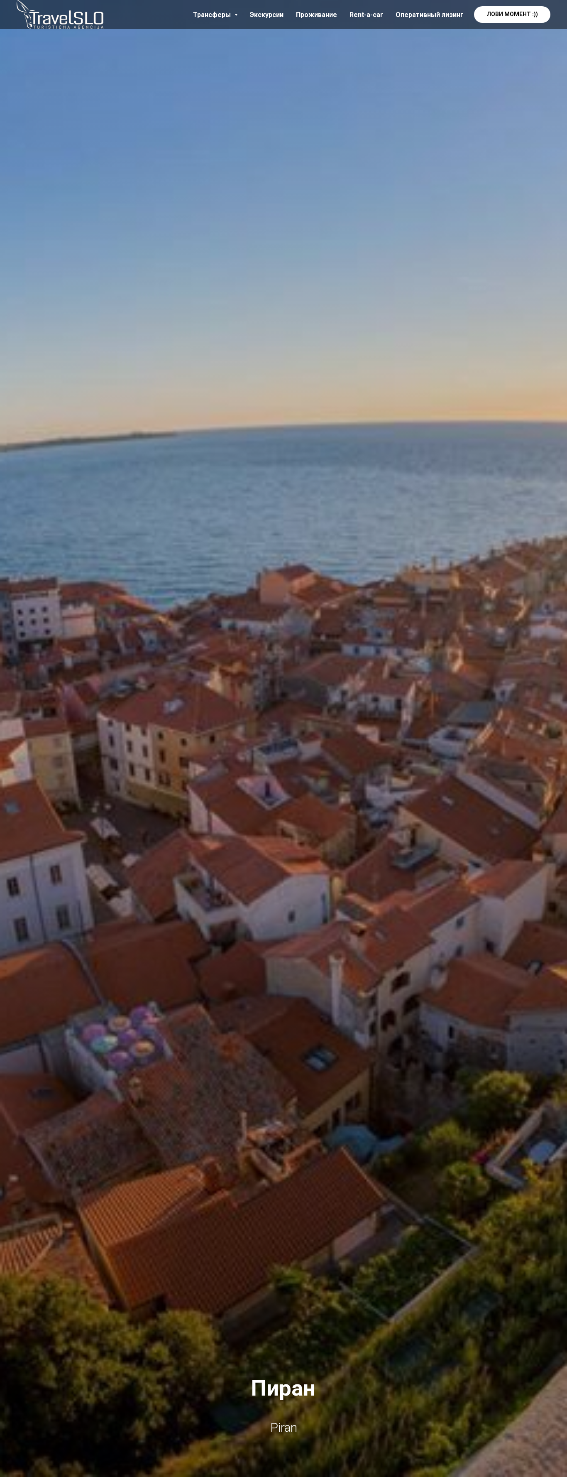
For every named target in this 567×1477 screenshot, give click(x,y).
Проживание (316, 15)
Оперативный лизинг (430, 15)
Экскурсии (267, 15)
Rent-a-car (366, 15)
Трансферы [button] (212, 15)
